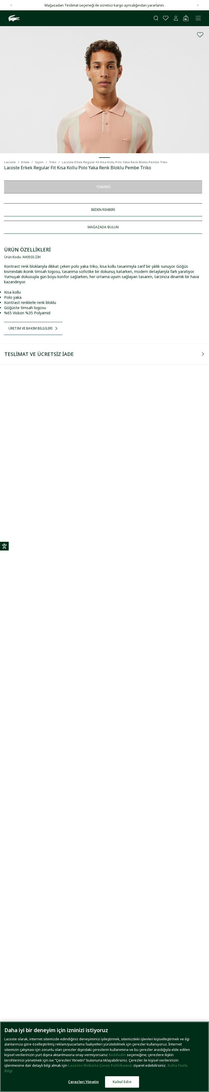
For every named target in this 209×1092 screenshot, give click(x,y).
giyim (39, 162)
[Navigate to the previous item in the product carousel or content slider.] (11, 5)
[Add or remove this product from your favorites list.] (200, 35)
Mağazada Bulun (103, 227)
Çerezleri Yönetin (83, 1081)
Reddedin (117, 1054)
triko (52, 162)
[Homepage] (13, 18)
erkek (25, 162)
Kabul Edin (122, 1081)
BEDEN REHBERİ (103, 209)
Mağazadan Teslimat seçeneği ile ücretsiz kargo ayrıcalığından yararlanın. (105, 5)
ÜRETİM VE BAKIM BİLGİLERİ (30, 328)
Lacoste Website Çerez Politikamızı (100, 1065)
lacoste (10, 162)
